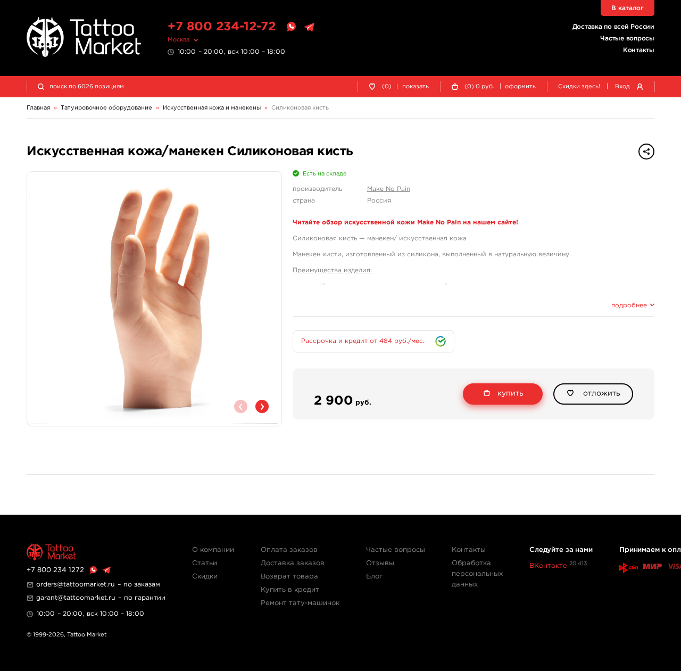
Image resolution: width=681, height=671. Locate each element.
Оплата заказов (289, 550)
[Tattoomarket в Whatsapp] (291, 27)
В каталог (627, 8)
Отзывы (380, 563)
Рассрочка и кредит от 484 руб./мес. (363, 341)
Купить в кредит (290, 590)
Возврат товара (289, 577)
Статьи (204, 563)
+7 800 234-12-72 (222, 26)
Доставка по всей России (613, 27)
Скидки (205, 577)
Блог (374, 577)
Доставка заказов (293, 563)
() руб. (479, 86)
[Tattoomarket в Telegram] (309, 27)
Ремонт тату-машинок (300, 603)
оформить (520, 86)
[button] (262, 406)
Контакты (638, 50)
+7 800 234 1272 (55, 570)
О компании (213, 550)
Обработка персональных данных (477, 574)
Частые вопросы (627, 38)
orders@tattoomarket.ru (75, 585)
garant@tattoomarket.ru (75, 598)
